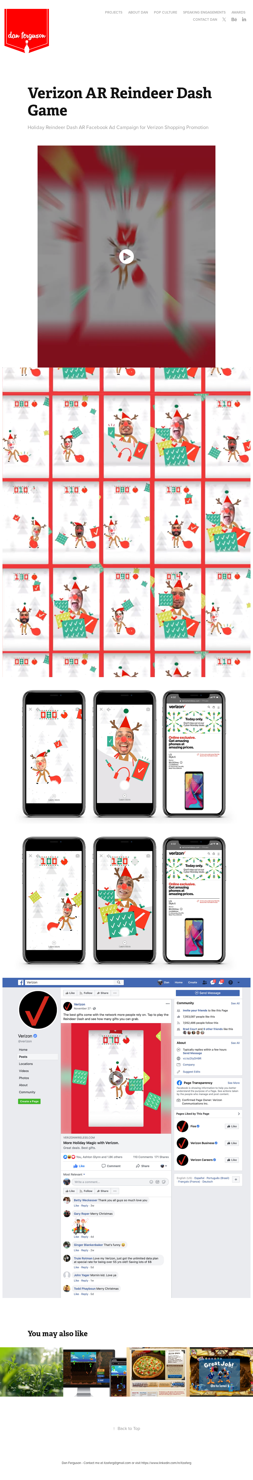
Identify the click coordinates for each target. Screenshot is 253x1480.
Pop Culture (165, 12)
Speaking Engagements (204, 12)
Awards (238, 12)
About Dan (138, 12)
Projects (113, 12)
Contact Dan (205, 19)
